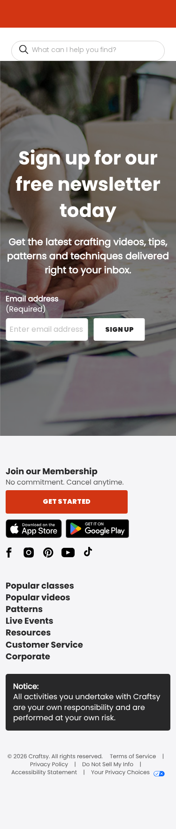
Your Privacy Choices (120, 773)
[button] (23, 50)
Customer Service (44, 645)
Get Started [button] (67, 501)
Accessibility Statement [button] (44, 773)
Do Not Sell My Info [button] (107, 765)
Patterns (24, 609)
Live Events (30, 621)
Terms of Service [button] (133, 757)
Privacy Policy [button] (49, 765)
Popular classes (40, 586)
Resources (28, 633)
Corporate (28, 657)
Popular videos (38, 598)
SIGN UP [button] (119, 329)
